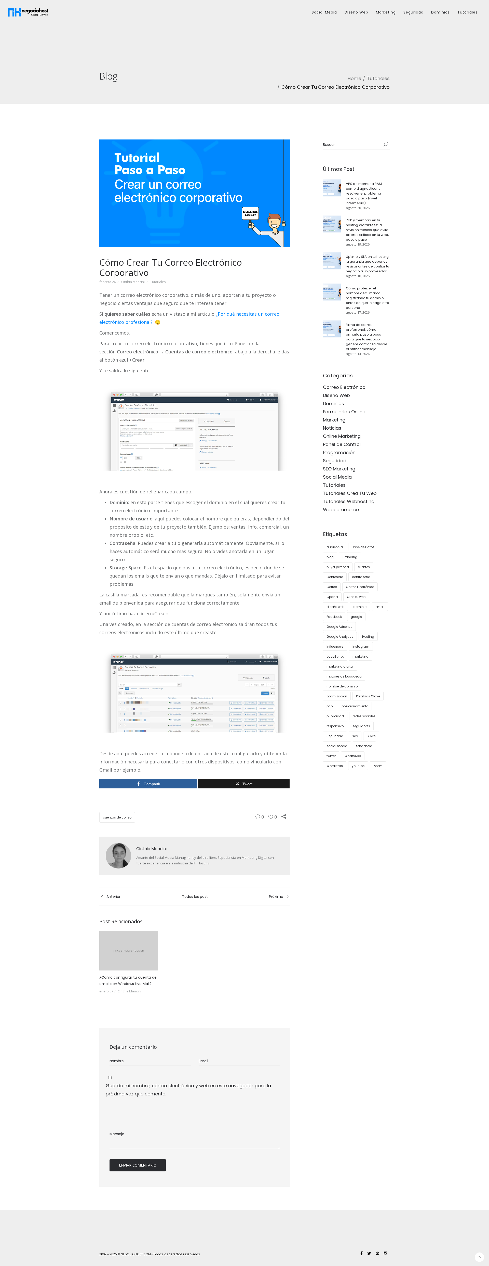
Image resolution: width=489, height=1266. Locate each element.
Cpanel (332, 597)
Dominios (440, 12)
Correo (332, 587)
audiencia (335, 547)
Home (354, 78)
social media (337, 746)
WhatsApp (353, 756)
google (356, 617)
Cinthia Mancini (133, 281)
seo (355, 736)
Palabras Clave (368, 696)
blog (330, 557)
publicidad (335, 716)
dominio (359, 607)
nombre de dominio (342, 686)
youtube (358, 766)
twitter (331, 756)
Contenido (335, 577)
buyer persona (338, 567)
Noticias (332, 428)
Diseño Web (356, 12)
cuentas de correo (117, 817)
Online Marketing (342, 436)
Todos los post (195, 896)
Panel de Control (342, 444)
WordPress (335, 766)
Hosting (368, 636)
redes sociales (364, 716)
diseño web (335, 607)
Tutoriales (467, 12)
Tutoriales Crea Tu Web (350, 493)
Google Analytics (340, 636)
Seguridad (413, 12)
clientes (364, 567)
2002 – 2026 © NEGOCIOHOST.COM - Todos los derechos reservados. (149, 1254)
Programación (339, 452)
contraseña (361, 577)
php (330, 706)
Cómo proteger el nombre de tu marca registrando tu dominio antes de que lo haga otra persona (367, 298)
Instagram (360, 646)
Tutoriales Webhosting (348, 501)
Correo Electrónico (344, 387)
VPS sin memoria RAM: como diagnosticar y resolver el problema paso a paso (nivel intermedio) (364, 193)
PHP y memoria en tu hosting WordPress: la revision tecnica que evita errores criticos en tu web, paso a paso (367, 230)
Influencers (335, 646)
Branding (350, 557)
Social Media (324, 12)
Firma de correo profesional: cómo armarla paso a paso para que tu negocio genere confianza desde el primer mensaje (366, 336)
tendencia (364, 746)
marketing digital (340, 666)
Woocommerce (341, 509)
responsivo (335, 726)
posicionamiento (355, 706)
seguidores (361, 726)
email (379, 607)
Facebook (334, 617)
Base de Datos (363, 547)
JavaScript (335, 656)
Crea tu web (356, 597)
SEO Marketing (339, 469)
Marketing (386, 12)
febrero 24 (107, 281)
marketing (360, 656)
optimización (337, 696)
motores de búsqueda (344, 676)
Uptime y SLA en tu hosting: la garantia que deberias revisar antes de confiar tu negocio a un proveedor (367, 264)
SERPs (371, 736)
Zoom (378, 766)
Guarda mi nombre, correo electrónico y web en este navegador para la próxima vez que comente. (188, 1089)
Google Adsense (339, 626)
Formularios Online (344, 411)
